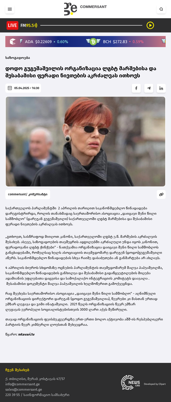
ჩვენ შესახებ (17, 370)
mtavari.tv (26, 334)
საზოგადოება (17, 58)
